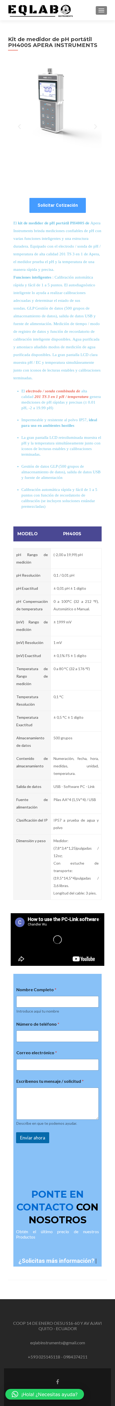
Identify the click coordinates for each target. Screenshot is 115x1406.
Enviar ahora (32, 1138)
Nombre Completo (36, 989)
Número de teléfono (37, 1023)
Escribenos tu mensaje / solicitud (50, 1081)
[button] (19, 126)
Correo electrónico (36, 1052)
